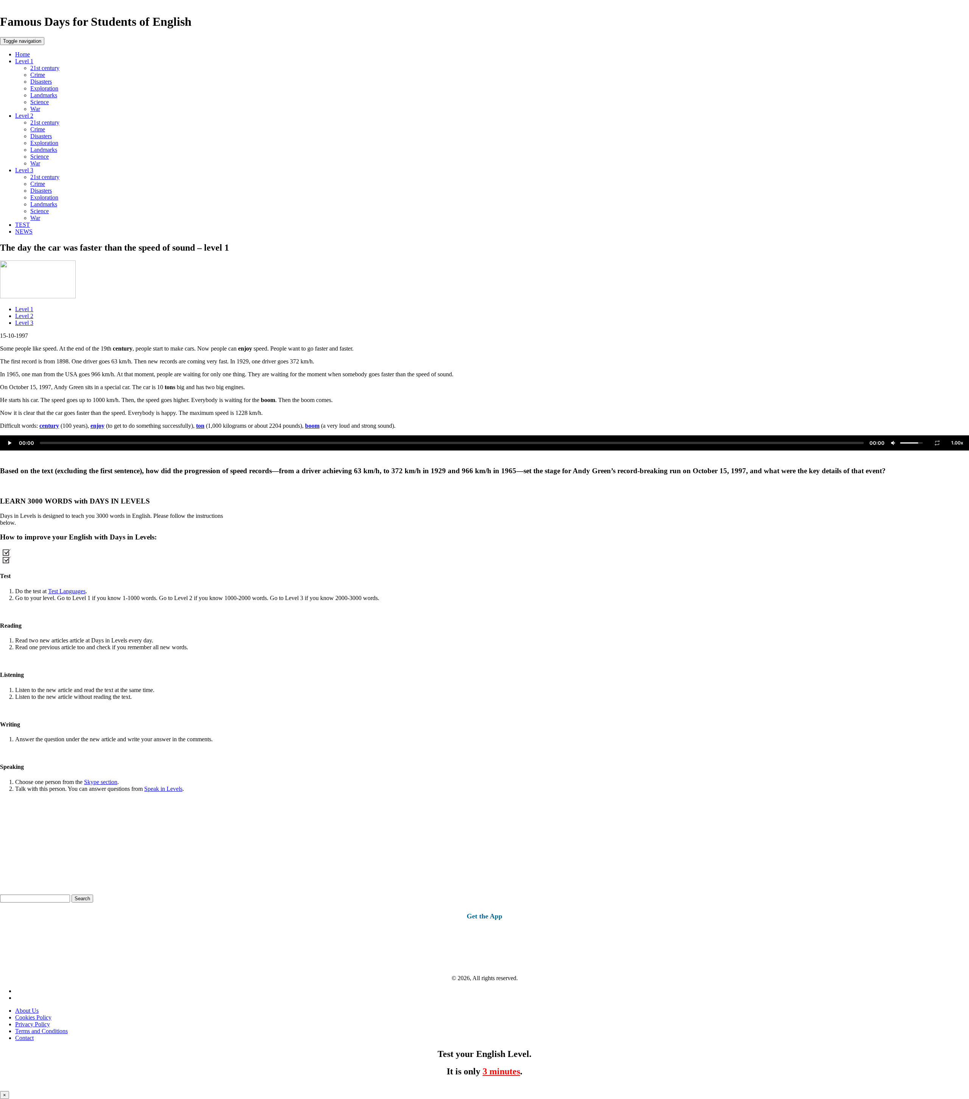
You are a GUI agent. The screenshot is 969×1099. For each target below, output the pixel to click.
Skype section (100, 782)
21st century (44, 68)
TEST (22, 224)
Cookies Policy (33, 1017)
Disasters (41, 81)
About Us (27, 1010)
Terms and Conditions (41, 1031)
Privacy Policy (32, 1024)
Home (22, 54)
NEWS (24, 231)
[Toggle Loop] (937, 443)
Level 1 (24, 61)
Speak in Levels (163, 789)
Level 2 (24, 115)
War (35, 109)
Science (39, 102)
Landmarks (43, 95)
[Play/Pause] (9, 443)
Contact (24, 1038)
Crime (37, 75)
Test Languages (67, 591)
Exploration (44, 88)
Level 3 (24, 170)
